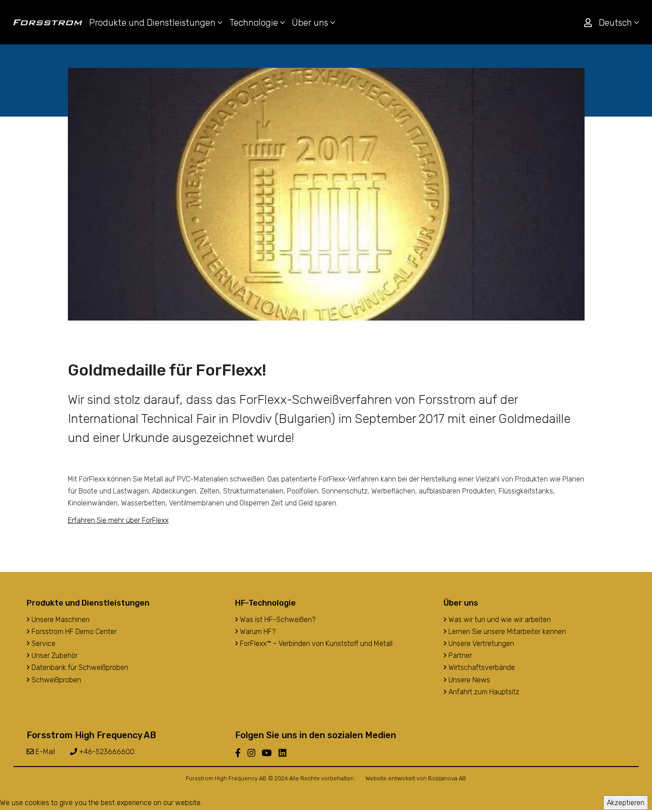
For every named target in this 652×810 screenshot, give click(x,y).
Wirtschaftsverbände (481, 667)
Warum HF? (256, 631)
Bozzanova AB (447, 778)
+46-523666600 (105, 751)
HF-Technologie (265, 603)
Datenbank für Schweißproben (79, 667)
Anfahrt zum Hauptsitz (483, 692)
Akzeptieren (625, 802)
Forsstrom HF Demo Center (73, 631)
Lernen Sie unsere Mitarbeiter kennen (506, 631)
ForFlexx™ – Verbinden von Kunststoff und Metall (315, 643)
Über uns (311, 22)
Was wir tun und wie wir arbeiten (499, 619)
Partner (459, 655)
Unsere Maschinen (60, 619)
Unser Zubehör (54, 655)
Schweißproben (55, 680)
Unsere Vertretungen (480, 643)
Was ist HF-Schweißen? (276, 619)
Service (42, 643)
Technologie (254, 22)
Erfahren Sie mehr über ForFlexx (118, 520)
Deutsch (616, 22)
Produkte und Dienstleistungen (153, 22)
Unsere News (468, 680)
